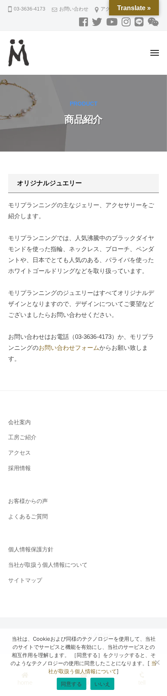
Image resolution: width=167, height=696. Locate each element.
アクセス (19, 453)
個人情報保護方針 (31, 549)
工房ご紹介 (22, 437)
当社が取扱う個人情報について (48, 565)
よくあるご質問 (28, 517)
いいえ (102, 684)
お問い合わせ (73, 9)
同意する (71, 684)
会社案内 (19, 422)
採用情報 (19, 468)
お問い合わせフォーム (69, 347)
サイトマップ (25, 580)
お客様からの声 (28, 501)
